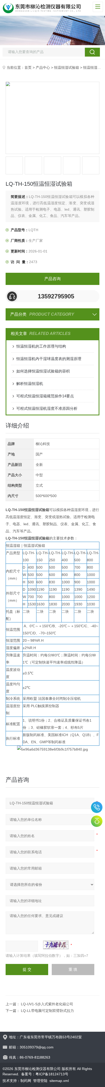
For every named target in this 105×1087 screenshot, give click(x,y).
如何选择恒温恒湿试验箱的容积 (43, 371)
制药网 (25, 1081)
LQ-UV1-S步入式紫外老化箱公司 (47, 1004)
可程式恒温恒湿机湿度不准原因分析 (46, 408)
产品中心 (43, 67)
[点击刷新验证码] (56, 945)
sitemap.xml (59, 1081)
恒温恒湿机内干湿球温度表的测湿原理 (48, 358)
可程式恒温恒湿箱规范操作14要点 (45, 396)
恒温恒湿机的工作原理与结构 (41, 346)
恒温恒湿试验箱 (66, 67)
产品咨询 (52, 279)
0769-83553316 (96, 807)
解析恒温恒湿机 (29, 383)
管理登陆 (40, 1081)
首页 (28, 67)
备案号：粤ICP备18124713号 (44, 1074)
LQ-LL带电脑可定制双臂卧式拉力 (47, 1011)
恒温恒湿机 (92, 67)
